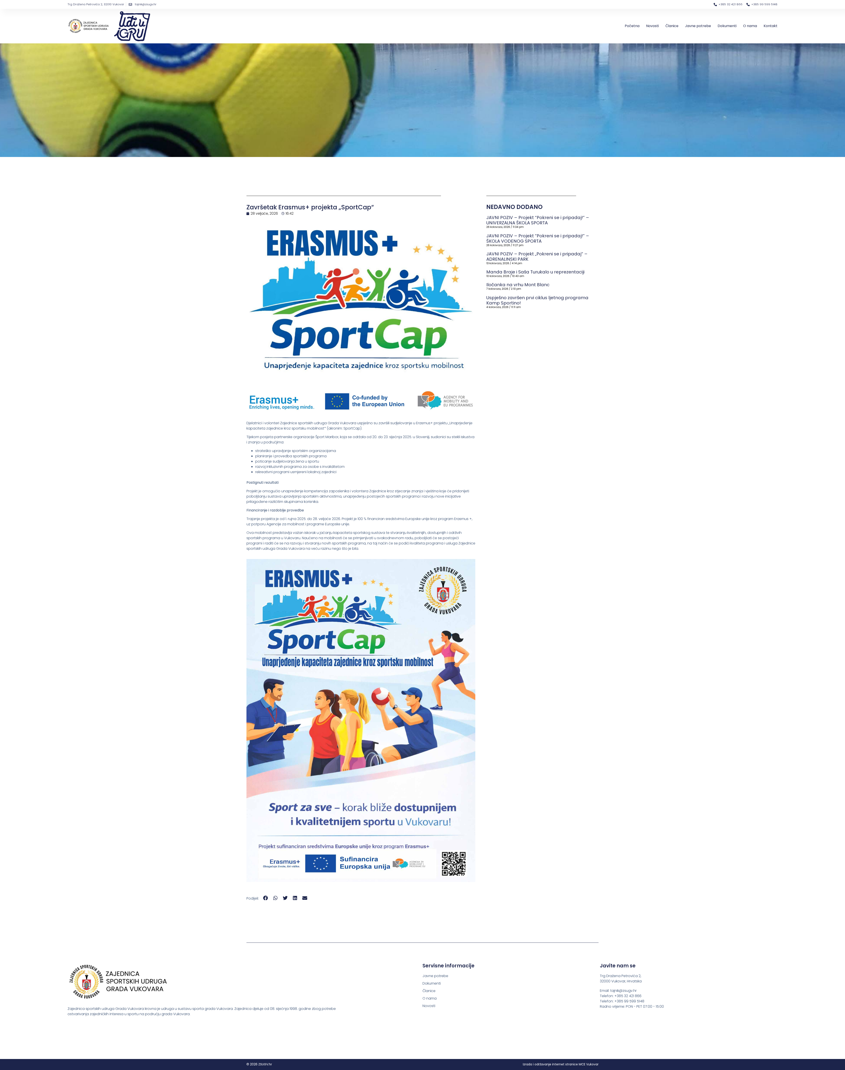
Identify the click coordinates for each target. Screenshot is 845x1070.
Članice (671, 25)
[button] (265, 898)
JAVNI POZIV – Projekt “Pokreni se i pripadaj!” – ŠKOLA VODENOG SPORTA (537, 238)
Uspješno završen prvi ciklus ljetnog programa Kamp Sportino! (537, 300)
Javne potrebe (698, 25)
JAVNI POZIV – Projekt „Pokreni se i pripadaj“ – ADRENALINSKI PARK (537, 256)
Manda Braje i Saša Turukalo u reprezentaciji (535, 272)
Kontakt (770, 25)
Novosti (652, 25)
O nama (750, 25)
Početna (632, 25)
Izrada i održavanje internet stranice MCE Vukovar (561, 1064)
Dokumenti (727, 25)
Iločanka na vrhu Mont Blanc (517, 285)
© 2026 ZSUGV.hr (259, 1064)
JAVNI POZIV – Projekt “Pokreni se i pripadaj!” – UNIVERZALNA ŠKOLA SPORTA (537, 220)
